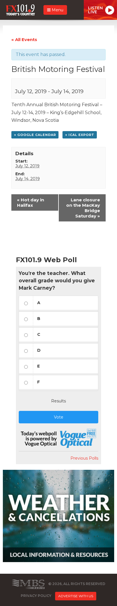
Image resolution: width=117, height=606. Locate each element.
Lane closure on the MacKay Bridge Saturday (83, 208)
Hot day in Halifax (30, 202)
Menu (57, 9)
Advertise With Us (75, 596)
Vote (58, 417)
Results (58, 401)
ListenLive (95, 9)
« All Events (24, 39)
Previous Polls (84, 458)
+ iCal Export (79, 135)
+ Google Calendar (35, 135)
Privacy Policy (36, 596)
